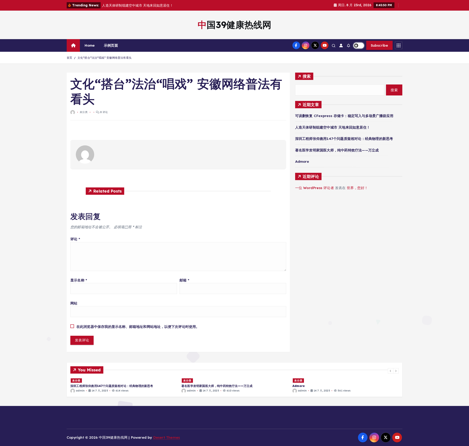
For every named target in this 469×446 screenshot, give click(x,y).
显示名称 (78, 280)
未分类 (76, 380)
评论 (75, 239)
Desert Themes (166, 437)
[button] (390, 371)
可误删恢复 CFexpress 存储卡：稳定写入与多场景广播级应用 (344, 116)
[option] (123, 385)
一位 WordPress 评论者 (314, 188)
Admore (302, 161)
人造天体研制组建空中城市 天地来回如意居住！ (332, 127)
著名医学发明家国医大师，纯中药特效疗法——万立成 (337, 150)
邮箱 (184, 280)
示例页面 (111, 45)
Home (89, 45)
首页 (69, 57)
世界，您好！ (357, 188)
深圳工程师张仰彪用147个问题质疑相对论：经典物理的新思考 (344, 138)
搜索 (307, 76)
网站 (73, 303)
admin (80, 390)
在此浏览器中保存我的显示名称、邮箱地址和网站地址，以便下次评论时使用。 (138, 326)
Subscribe (379, 45)
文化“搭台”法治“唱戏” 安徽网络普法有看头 (104, 57)
